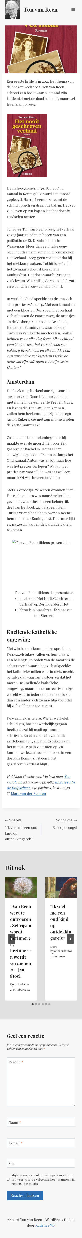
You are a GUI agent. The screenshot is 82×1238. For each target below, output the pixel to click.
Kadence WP (45, 1225)
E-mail (15, 1143)
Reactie (16, 1062)
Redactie (23, 984)
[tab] (33, 1004)
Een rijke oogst (65, 824)
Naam (15, 1122)
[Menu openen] (73, 9)
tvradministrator (61, 951)
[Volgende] (70, 939)
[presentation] (21, 887)
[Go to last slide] (11, 939)
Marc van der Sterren (28, 793)
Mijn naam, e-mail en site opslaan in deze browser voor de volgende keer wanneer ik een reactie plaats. (43, 1179)
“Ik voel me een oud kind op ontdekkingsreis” (21, 829)
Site (12, 1163)
